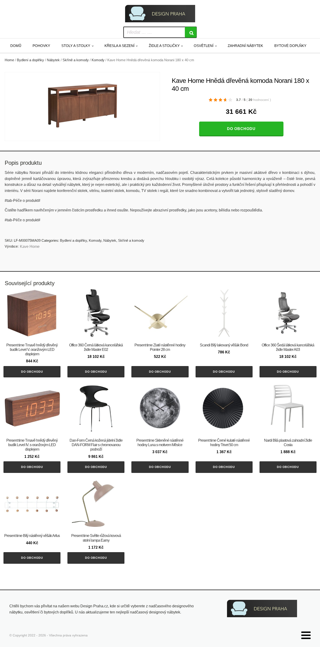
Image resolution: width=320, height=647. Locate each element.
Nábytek (53, 60)
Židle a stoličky (164, 46)
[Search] (191, 32)
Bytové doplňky (290, 46)
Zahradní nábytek (245, 46)
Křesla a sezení (119, 46)
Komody (98, 60)
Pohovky (41, 46)
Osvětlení (203, 46)
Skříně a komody (76, 60)
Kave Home (30, 247)
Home (9, 60)
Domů (15, 46)
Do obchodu (241, 129)
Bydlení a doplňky (30, 60)
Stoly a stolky (75, 46)
